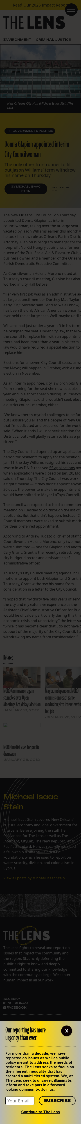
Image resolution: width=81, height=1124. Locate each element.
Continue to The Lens (40, 1112)
